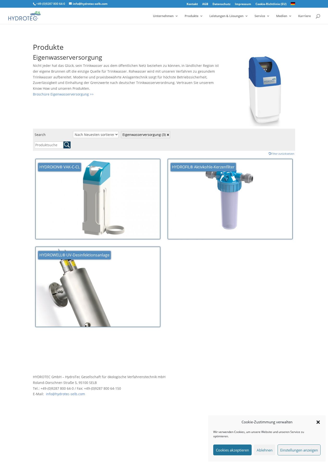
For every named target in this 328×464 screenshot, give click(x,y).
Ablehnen (265, 450)
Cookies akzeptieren (232, 450)
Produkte (191, 16)
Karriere (304, 16)
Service (260, 16)
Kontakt (192, 4)
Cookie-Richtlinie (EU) (270, 4)
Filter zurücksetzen (282, 153)
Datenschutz (222, 4)
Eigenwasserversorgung (144, 134)
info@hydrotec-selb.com (65, 394)
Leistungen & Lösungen (226, 16)
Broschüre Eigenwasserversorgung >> (63, 94)
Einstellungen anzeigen (299, 450)
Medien (281, 16)
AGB (205, 4)
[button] (318, 422)
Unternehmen (163, 16)
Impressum (243, 4)
